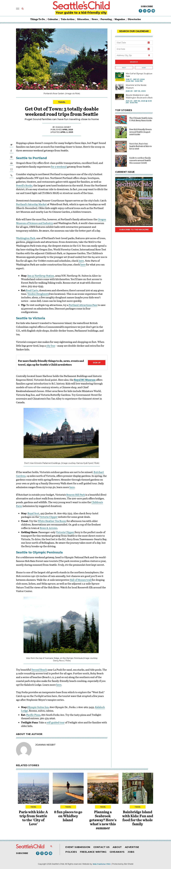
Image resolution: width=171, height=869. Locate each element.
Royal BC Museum (84, 379)
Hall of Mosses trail (81, 580)
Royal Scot (33, 513)
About (117, 847)
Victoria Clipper (48, 517)
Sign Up (97, 362)
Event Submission (77, 847)
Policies (71, 852)
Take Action (67, 19)
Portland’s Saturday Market (31, 204)
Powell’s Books (24, 185)
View (144, 67)
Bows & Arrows (48, 528)
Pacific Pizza (33, 714)
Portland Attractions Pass (83, 305)
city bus (50, 345)
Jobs (131, 852)
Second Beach (39, 669)
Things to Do (37, 19)
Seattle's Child (58, 864)
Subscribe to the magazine (134, 229)
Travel (62, 102)
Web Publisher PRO (101, 864)
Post (124, 67)
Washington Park (25, 238)
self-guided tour (55, 722)
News (95, 19)
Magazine (120, 19)
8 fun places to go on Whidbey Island (68, 815)
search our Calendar (134, 31)
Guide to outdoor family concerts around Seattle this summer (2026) (140, 160)
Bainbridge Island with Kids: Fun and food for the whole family (137, 817)
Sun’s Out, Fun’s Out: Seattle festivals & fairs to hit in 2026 (140, 146)
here (81, 260)
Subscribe (147, 6)
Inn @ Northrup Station (41, 275)
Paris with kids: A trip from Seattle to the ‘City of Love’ (33, 817)
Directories (134, 19)
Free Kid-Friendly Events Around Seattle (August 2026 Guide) (140, 132)
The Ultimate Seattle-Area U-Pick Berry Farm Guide (140, 119)
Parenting (106, 19)
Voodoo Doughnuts (38, 294)
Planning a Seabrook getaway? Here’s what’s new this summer (102, 819)
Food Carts (32, 290)
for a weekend (59, 166)
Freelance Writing (93, 852)
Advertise (132, 847)
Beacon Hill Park (75, 494)
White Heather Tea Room (52, 521)
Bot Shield (128, 864)
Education (83, 19)
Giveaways (117, 852)
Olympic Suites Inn (38, 707)
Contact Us (101, 847)
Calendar (53, 19)
